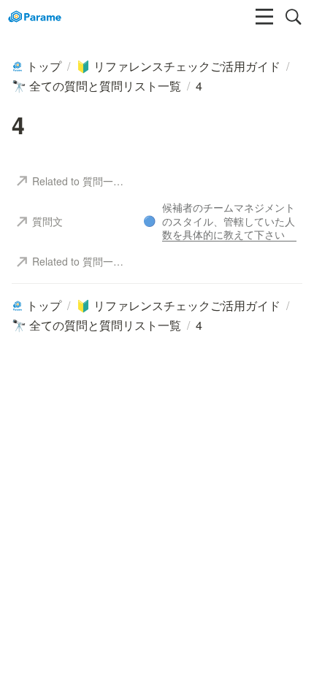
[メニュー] (264, 16)
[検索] (293, 16)
